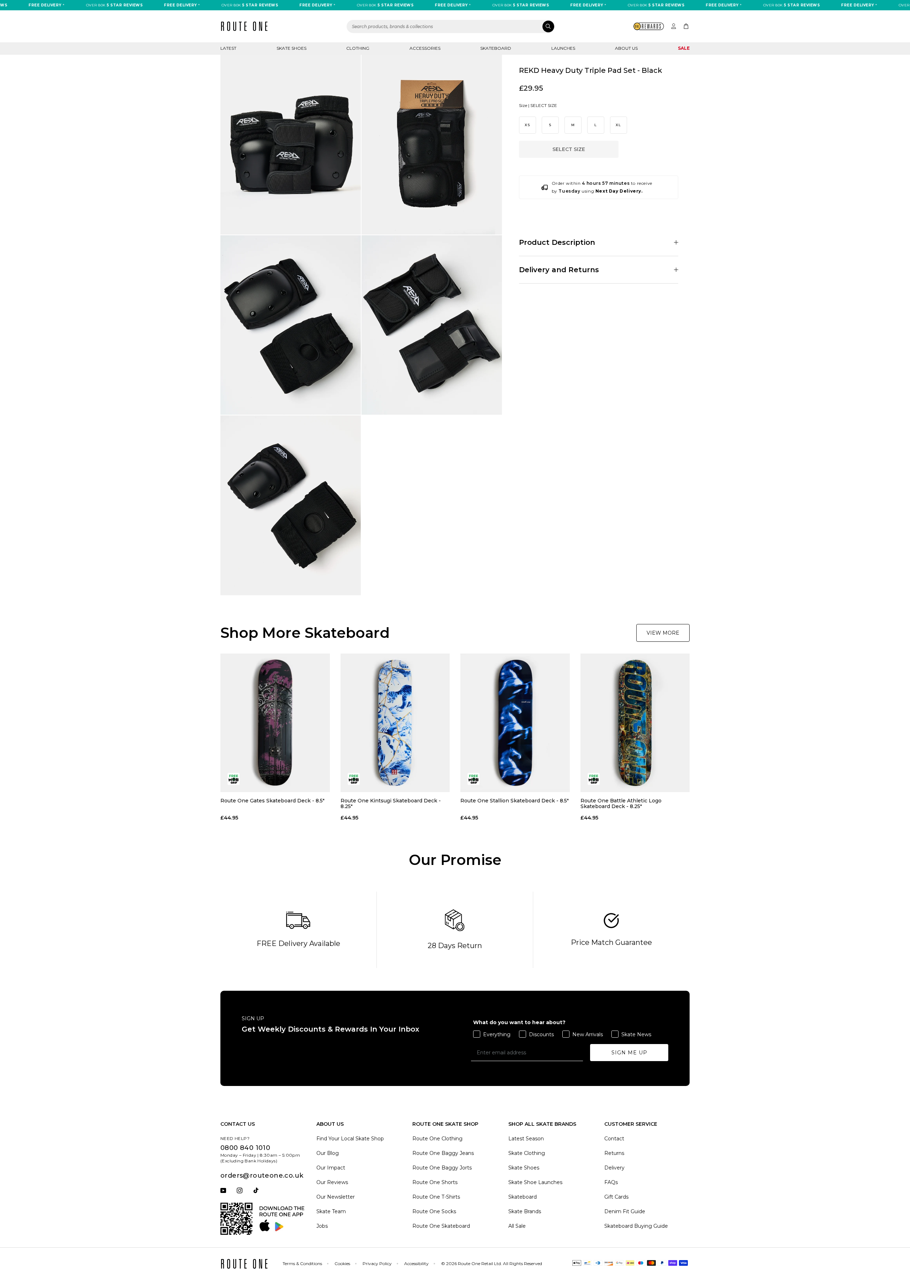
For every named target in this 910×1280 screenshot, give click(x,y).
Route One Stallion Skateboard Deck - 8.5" (514, 801)
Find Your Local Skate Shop (350, 1138)
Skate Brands (524, 1211)
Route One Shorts (434, 1182)
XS (527, 125)
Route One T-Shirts (436, 1197)
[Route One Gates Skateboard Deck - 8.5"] (275, 723)
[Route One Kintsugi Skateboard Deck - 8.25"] (395, 723)
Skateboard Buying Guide (636, 1226)
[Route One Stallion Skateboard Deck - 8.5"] (515, 723)
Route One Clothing (437, 1138)
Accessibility (416, 1263)
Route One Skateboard (441, 1226)
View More (663, 633)
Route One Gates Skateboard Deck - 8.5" (272, 801)
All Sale (517, 1226)
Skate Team (331, 1211)
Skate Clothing (526, 1153)
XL (618, 125)
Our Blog (327, 1153)
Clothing (357, 48)
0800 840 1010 (245, 1148)
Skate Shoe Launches (535, 1182)
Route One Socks (434, 1211)
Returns (614, 1153)
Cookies (342, 1263)
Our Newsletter (335, 1197)
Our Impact (330, 1168)
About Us (626, 48)
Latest (228, 48)
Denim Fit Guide (624, 1211)
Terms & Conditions (302, 1263)
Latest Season (526, 1138)
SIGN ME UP (629, 1052)
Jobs (322, 1226)
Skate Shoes (291, 48)
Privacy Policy (377, 1263)
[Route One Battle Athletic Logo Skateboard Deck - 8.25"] (635, 723)
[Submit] (548, 26)
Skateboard (495, 48)
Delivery (614, 1168)
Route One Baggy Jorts (442, 1168)
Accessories (425, 48)
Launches (563, 48)
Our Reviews (332, 1182)
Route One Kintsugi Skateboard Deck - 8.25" (391, 803)
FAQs (611, 1182)
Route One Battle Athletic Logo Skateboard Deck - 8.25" (621, 803)
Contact (614, 1138)
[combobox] (451, 26)
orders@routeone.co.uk (261, 1175)
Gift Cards (616, 1197)
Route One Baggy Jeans (443, 1153)
